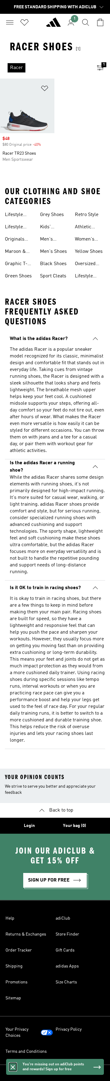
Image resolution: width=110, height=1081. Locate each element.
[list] (45, 68)
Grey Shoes (52, 214)
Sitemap (13, 998)
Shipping (14, 966)
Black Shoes (53, 263)
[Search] (85, 22)
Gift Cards (65, 950)
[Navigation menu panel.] (9, 22)
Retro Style (86, 214)
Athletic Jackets (83, 228)
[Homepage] (53, 24)
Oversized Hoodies (85, 264)
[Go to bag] (100, 22)
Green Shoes (18, 276)
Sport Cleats (53, 276)
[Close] (12, 1067)
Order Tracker (19, 950)
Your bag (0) (74, 826)
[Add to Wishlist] (45, 89)
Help (10, 918)
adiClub (63, 918)
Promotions (17, 982)
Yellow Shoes (89, 251)
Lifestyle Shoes (14, 228)
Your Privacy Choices (17, 1032)
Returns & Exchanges (26, 934)
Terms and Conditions (26, 1051)
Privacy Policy (69, 1029)
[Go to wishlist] (24, 22)
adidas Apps (67, 966)
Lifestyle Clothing (14, 215)
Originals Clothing (14, 240)
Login (29, 826)
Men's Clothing (49, 240)
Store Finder (67, 934)
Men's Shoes (53, 251)
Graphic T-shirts (16, 264)
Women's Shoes (84, 240)
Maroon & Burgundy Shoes (15, 252)
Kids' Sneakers (50, 228)
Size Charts (66, 982)
